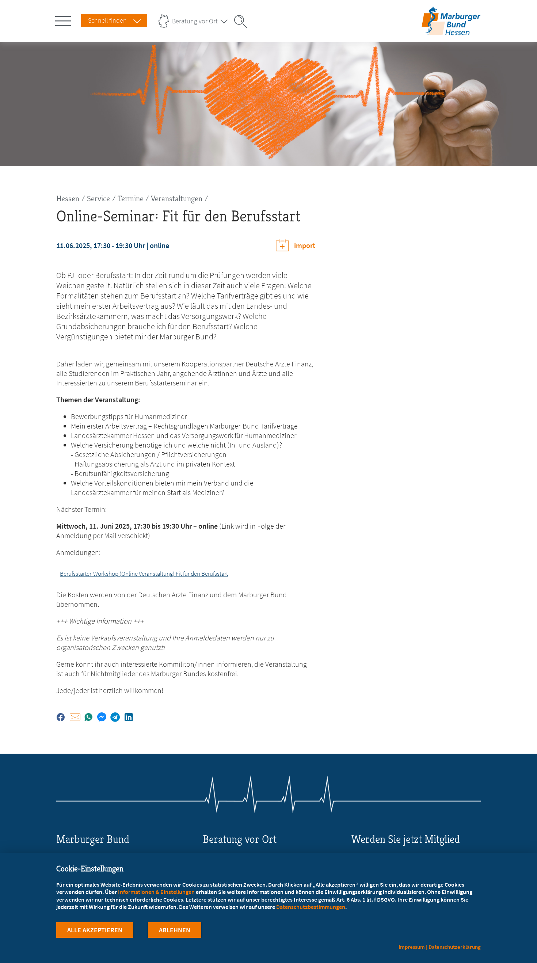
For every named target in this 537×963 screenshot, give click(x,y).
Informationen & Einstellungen (156, 891)
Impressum (412, 946)
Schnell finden (107, 20)
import (304, 245)
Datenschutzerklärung (455, 946)
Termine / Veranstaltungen (160, 198)
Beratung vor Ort (195, 21)
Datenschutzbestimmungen (310, 906)
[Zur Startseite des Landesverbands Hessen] (451, 30)
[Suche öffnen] (243, 21)
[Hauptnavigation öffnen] (64, 19)
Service (98, 198)
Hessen (67, 198)
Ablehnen (174, 930)
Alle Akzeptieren (94, 930)
